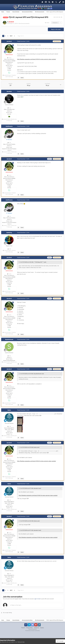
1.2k (10, 107)
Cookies (42, 627)
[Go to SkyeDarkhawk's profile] (9, 346)
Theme (23, 627)
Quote (22, 77)
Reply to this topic (56, 29)
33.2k (9, 57)
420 (10, 355)
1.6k (10, 142)
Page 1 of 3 (20, 36)
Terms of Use (21, 642)
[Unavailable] (20, 420)
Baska (9, 410)
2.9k (9, 426)
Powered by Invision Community (32, 630)
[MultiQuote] (18, 78)
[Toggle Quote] (19, 262)
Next (11, 36)
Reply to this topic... (16, 605)
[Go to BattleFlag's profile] (9, 240)
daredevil (9, 41)
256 (10, 249)
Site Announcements (24, 23)
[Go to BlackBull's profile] (9, 98)
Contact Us (36, 627)
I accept (60, 641)
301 (10, 68)
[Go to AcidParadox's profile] (9, 133)
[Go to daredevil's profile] (4, 22)
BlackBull (9, 91)
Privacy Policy (29, 627)
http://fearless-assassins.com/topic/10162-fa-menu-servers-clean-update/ (36, 59)
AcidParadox (9, 126)
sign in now (37, 598)
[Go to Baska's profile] (9, 417)
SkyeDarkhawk (9, 339)
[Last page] (14, 36)
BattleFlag (9, 232)
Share (47, 22)
